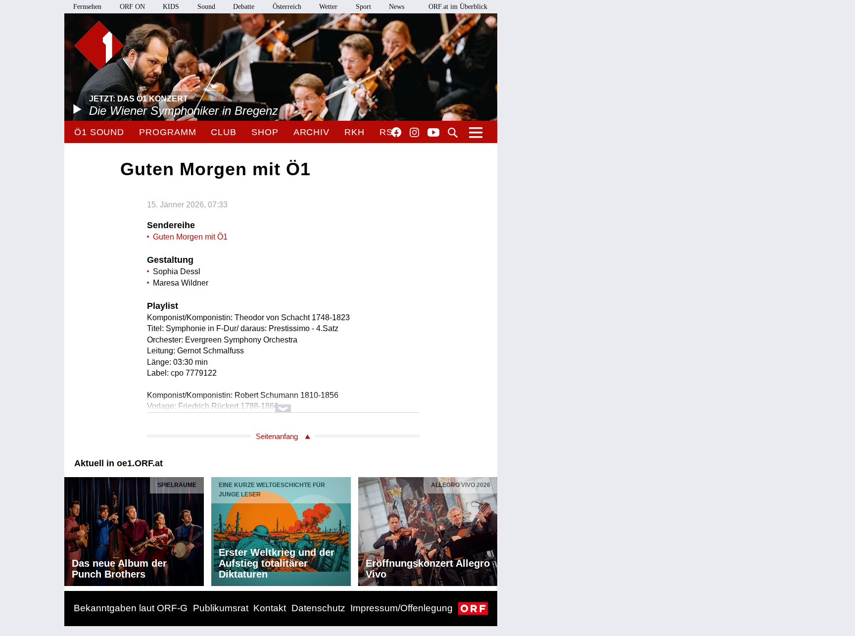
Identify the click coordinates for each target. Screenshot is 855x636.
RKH (354, 132)
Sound (206, 6)
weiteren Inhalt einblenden (283, 403)
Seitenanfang (277, 436)
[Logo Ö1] (99, 45)
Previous (72, 529)
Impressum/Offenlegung (401, 608)
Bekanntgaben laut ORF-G (131, 608)
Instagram (414, 133)
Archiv (311, 132)
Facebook (396, 132)
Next (489, 529)
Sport (363, 6)
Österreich (287, 6)
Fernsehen (87, 6)
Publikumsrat (220, 608)
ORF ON (132, 6)
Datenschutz (318, 608)
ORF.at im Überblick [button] (457, 6)
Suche (453, 133)
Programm (167, 132)
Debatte (243, 6)
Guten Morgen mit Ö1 (190, 237)
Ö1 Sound (99, 132)
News (396, 6)
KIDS (171, 6)
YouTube (433, 133)
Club (224, 132)
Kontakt (269, 608)
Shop (265, 132)
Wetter (328, 6)
